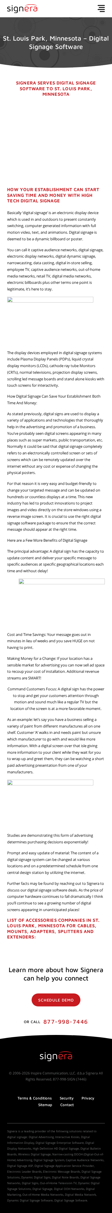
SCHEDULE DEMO (56, 999)
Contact (67, 1104)
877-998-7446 (65, 1021)
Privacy (88, 1098)
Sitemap (45, 1104)
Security (67, 1098)
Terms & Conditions (35, 1098)
